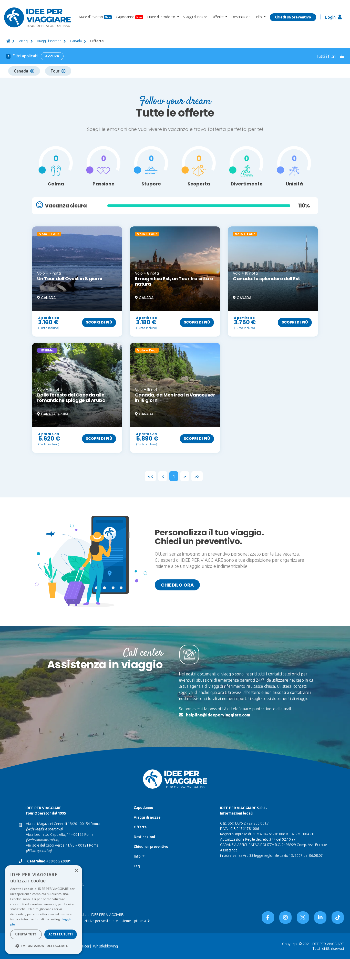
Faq (137, 866)
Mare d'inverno (95, 17)
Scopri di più (99, 322)
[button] (43, 946)
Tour (54, 71)
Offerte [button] (217, 17)
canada (76, 41)
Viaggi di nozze (195, 17)
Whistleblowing (105, 946)
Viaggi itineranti (49, 41)
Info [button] (259, 17)
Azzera (52, 56)
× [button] (76, 871)
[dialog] (43, 909)
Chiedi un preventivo (293, 17)
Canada (21, 71)
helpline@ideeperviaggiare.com (218, 715)
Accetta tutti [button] (60, 934)
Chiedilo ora (177, 585)
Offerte (140, 827)
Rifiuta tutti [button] (26, 934)
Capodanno (129, 17)
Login (331, 17)
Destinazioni (241, 17)
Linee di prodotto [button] (161, 17)
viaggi (23, 41)
